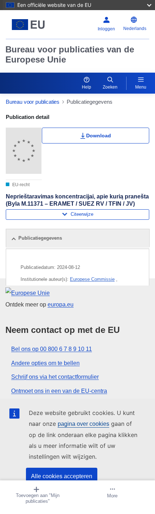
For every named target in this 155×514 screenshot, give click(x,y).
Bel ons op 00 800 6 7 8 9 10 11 (51, 349)
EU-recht (20, 184)
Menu (140, 87)
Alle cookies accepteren (61, 476)
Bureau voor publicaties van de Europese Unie (69, 54)
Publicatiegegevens (40, 238)
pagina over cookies (83, 424)
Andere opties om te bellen (45, 363)
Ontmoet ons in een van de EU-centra (59, 391)
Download (98, 135)
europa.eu (61, 304)
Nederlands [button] (134, 28)
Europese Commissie (92, 279)
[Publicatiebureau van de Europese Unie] (31, 24)
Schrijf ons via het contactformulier (55, 377)
